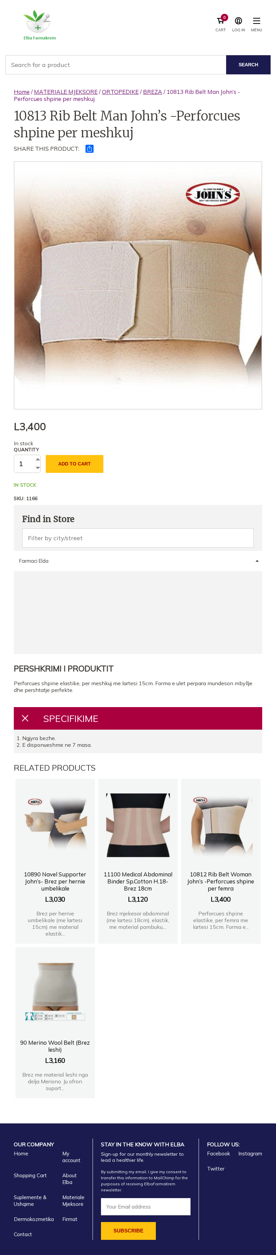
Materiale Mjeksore (73, 1200)
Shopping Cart (30, 1175)
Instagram (250, 1153)
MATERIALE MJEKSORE (66, 91)
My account (71, 1156)
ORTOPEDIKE (120, 91)
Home (22, 91)
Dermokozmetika (34, 1219)
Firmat (69, 1219)
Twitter (216, 1168)
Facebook (218, 1153)
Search (248, 64)
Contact (23, 1234)
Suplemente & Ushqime (30, 1200)
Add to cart (74, 463)
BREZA (152, 91)
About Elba (69, 1178)
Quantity (26, 450)
